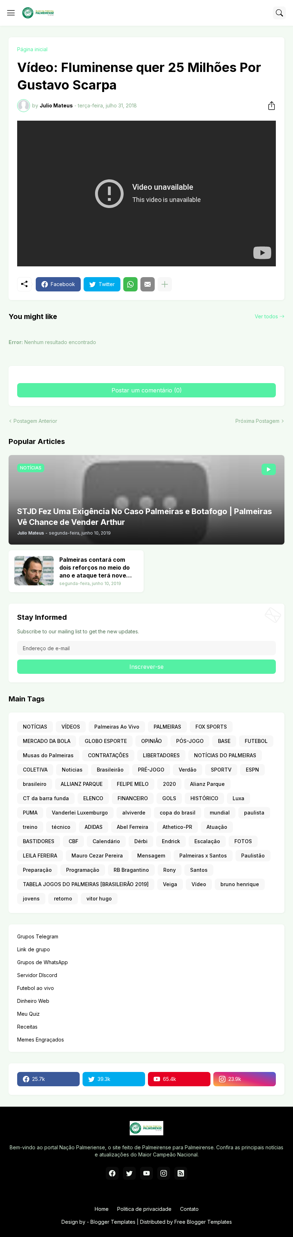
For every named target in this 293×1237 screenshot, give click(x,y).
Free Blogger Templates (203, 1222)
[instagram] (163, 1173)
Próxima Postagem (257, 421)
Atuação (217, 827)
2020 (169, 784)
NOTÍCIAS (35, 727)
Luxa (238, 798)
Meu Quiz (28, 1014)
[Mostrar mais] (165, 284)
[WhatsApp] (130, 284)
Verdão (188, 770)
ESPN (252, 770)
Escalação (207, 841)
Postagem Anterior (35, 421)
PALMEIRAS (167, 727)
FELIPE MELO (133, 784)
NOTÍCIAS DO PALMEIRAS (225, 755)
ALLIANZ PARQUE (82, 784)
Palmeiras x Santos (203, 855)
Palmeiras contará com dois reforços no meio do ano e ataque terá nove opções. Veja (94, 567)
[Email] (147, 284)
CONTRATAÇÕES (108, 755)
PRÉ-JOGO (151, 770)
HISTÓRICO (204, 798)
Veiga (170, 884)
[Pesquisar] (279, 12)
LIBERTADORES (161, 755)
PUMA (30, 813)
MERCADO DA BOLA (46, 741)
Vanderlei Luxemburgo (80, 813)
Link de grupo (33, 949)
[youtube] (146, 1173)
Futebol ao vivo (35, 988)
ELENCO (93, 798)
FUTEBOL (256, 741)
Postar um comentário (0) (146, 390)
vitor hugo (99, 898)
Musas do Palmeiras (48, 755)
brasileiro (34, 784)
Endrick (171, 841)
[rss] (180, 1173)
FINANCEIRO (133, 798)
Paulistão (253, 855)
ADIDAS (94, 827)
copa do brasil (177, 813)
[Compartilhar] (269, 105)
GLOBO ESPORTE (106, 741)
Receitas (27, 1027)
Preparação (37, 870)
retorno (63, 898)
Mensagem (151, 855)
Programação (82, 870)
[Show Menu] (11, 12)
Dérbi (141, 841)
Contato (189, 1209)
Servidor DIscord (37, 975)
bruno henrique (239, 884)
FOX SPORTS (211, 727)
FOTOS (243, 841)
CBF (73, 841)
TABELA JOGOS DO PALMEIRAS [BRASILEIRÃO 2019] (86, 884)
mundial (220, 813)
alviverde (133, 813)
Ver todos (266, 316)
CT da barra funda (46, 798)
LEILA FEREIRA (40, 855)
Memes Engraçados (40, 1040)
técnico (61, 827)
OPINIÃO (151, 741)
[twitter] (129, 1173)
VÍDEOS (70, 727)
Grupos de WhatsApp (42, 962)
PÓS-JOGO (190, 741)
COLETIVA (35, 770)
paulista (254, 813)
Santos (199, 870)
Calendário (106, 841)
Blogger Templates (112, 1222)
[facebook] (112, 1173)
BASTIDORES (38, 841)
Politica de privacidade (144, 1209)
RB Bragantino (131, 870)
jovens (31, 898)
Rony (169, 870)
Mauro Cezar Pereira (97, 855)
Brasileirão (110, 770)
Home (102, 1209)
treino (30, 827)
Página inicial (32, 49)
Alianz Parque (207, 784)
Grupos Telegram (37, 936)
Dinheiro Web (33, 1001)
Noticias (72, 770)
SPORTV (221, 770)
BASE (224, 741)
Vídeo (199, 884)
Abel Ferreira (132, 827)
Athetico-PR (177, 827)
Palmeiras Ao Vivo (116, 727)
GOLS (169, 798)
